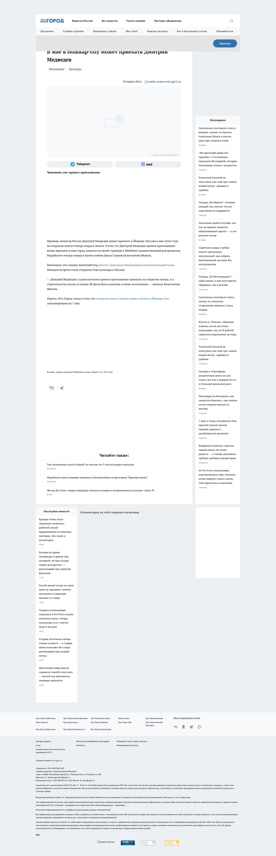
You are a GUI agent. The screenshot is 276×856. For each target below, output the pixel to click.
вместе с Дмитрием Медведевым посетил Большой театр (136, 265)
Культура (75, 69)
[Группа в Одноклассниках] (184, 727)
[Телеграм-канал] (80, 164)
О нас (38, 745)
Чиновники (56, 69)
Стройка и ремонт (73, 31)
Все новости (110, 20)
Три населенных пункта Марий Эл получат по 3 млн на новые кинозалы (90, 466)
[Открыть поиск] (231, 21)
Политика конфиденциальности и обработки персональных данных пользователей (73, 810)
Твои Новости (42, 722)
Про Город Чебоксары (45, 718)
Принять (225, 43)
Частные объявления (167, 20)
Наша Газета (123, 718)
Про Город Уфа (124, 722)
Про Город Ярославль (100, 718)
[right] (236, 31)
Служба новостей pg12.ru (163, 81)
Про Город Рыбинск (99, 722)
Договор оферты (43, 741)
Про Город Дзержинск (46, 729)
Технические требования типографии (92, 741)
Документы (47, 31)
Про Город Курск (70, 722)
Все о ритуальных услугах (192, 31)
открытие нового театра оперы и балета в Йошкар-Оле (132, 298)
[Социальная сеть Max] (148, 164)
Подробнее (120, 805)
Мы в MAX (132, 31)
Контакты (80, 745)
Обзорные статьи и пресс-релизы (132, 741)
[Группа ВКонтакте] (176, 727)
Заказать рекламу (157, 31)
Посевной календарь (228, 31)
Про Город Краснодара (101, 729)
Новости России (82, 20)
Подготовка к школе (104, 31)
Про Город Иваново (154, 718)
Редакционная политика (127, 745)
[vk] (52, 388)
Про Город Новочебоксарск (75, 718)
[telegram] (63, 388)
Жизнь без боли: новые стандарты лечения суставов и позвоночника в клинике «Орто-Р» (101, 492)
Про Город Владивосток (74, 729)
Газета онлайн (135, 20)
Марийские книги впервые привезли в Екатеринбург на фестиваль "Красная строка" (97, 479)
